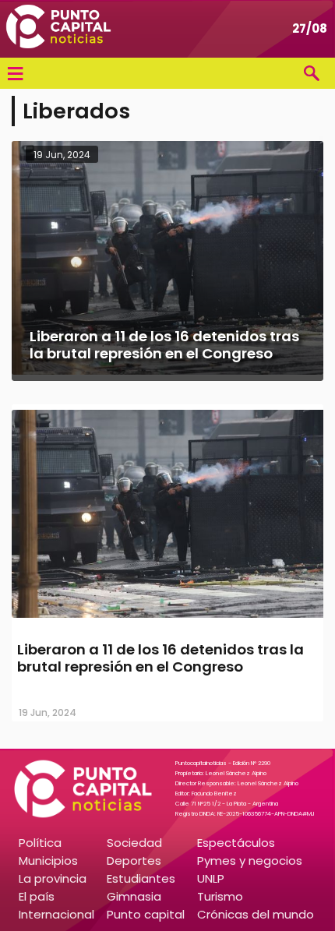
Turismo (220, 896)
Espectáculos (236, 842)
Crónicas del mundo (255, 914)
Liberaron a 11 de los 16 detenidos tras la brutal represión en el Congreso (160, 658)
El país (37, 896)
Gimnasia (134, 896)
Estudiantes (141, 878)
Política (40, 842)
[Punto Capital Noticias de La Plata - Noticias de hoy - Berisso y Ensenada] (58, 29)
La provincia (52, 878)
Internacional (56, 914)
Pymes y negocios (249, 860)
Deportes (134, 860)
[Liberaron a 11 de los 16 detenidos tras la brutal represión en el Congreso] (167, 619)
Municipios (48, 860)
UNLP (210, 878)
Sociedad (134, 842)
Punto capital (146, 914)
